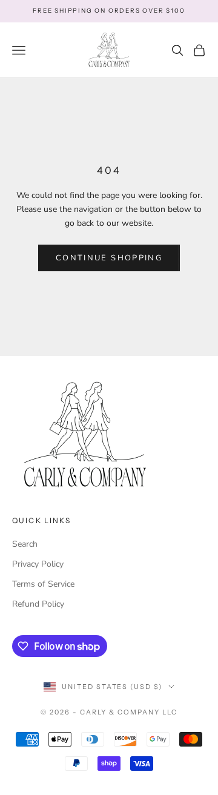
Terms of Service (43, 584)
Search (25, 544)
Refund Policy (38, 604)
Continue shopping (109, 257)
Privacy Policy (38, 564)
